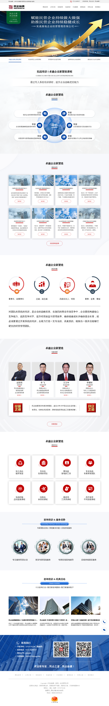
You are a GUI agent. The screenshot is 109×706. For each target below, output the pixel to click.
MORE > (19, 395)
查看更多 (54, 424)
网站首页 (45, 7)
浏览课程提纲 (54, 243)
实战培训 (67, 7)
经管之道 (90, 7)
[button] (52, 55)
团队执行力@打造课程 (94, 59)
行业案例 (75, 7)
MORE (19, 201)
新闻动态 (82, 7)
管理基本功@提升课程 (54, 59)
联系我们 (97, 7)
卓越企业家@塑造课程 (15, 59)
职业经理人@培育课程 (34, 59)
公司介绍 (52, 7)
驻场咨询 (60, 7)
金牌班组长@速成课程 (74, 59)
